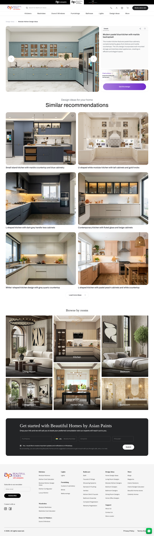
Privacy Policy (128, 531)
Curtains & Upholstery (68, 486)
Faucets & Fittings (89, 479)
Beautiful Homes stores (135, 490)
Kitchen (77, 357)
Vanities (85, 490)
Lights (101, 13)
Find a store (106, 73)
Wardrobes (41, 13)
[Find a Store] (122, 8)
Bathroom (125, 405)
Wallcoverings (65, 493)
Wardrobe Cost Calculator (47, 511)
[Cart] (127, 8)
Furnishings (75, 13)
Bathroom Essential (89, 498)
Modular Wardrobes (45, 507)
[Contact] (111, 8)
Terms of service (143, 531)
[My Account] (117, 8)
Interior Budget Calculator (136, 487)
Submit (128, 447)
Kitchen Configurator (45, 489)
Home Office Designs (112, 498)
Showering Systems (89, 483)
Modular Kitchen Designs (113, 483)
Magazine (131, 479)
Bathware (89, 13)
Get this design (124, 87)
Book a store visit (140, 8)
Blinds (63, 490)
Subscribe (12, 496)
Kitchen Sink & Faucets (90, 494)
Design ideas (115, 13)
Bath (84, 475)
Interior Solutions (133, 483)
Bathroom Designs (111, 490)
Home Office (77, 405)
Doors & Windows (58, 13)
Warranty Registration (90, 505)
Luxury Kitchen (43, 493)
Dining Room (29, 405)
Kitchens (28, 13)
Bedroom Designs (111, 487)
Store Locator (109, 516)
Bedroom (125, 371)
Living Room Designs (112, 479)
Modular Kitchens (44, 475)
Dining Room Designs (112, 494)
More (127, 13)
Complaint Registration (90, 502)
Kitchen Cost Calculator (46, 479)
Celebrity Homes (133, 494)
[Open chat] (149, 531)
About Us (108, 508)
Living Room (29, 371)
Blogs (129, 475)
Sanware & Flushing (89, 487)
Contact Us (109, 512)
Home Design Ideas (111, 475)
